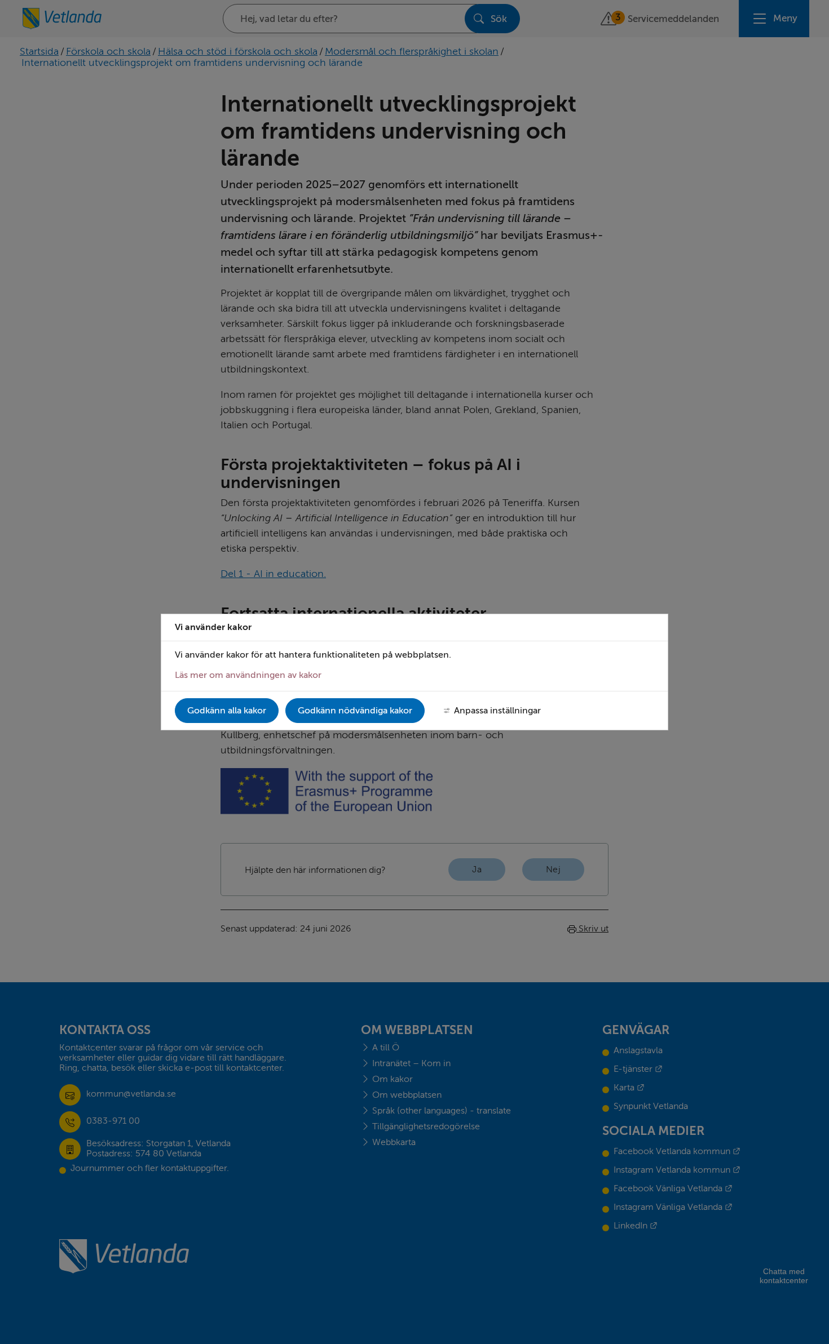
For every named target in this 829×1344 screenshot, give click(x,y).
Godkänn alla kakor (226, 711)
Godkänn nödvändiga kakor (355, 711)
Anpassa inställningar (497, 711)
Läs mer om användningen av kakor (248, 675)
